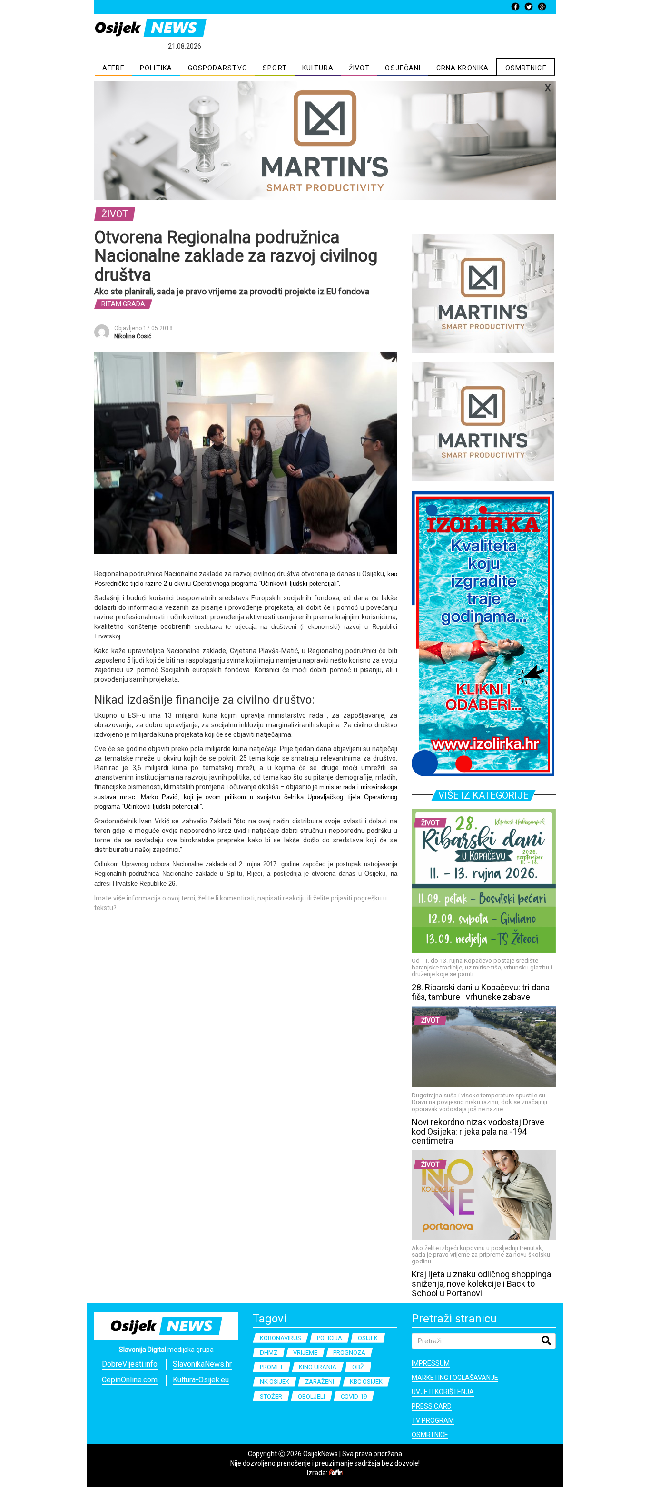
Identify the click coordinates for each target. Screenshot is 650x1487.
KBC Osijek (366, 1381)
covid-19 (354, 1396)
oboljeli (311, 1396)
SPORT (275, 68)
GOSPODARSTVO (217, 68)
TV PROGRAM (433, 1420)
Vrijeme (305, 1352)
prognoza (349, 1352)
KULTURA (318, 68)
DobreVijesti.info (130, 1364)
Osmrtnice (430, 1434)
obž (358, 1366)
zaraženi (319, 1381)
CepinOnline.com (130, 1379)
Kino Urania (317, 1366)
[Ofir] (336, 1473)
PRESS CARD (432, 1406)
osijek (368, 1337)
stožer (271, 1396)
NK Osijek (274, 1381)
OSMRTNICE (526, 68)
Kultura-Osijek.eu (201, 1379)
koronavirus (280, 1337)
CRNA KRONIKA (462, 68)
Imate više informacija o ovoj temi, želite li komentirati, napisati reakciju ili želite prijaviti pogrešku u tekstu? (240, 902)
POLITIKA (156, 68)
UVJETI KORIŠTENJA (443, 1392)
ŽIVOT (359, 68)
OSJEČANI (403, 68)
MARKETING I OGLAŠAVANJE (455, 1377)
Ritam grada (123, 304)
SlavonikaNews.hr (202, 1364)
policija (329, 1337)
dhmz (268, 1352)
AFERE (113, 68)
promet (271, 1366)
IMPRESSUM (431, 1363)
